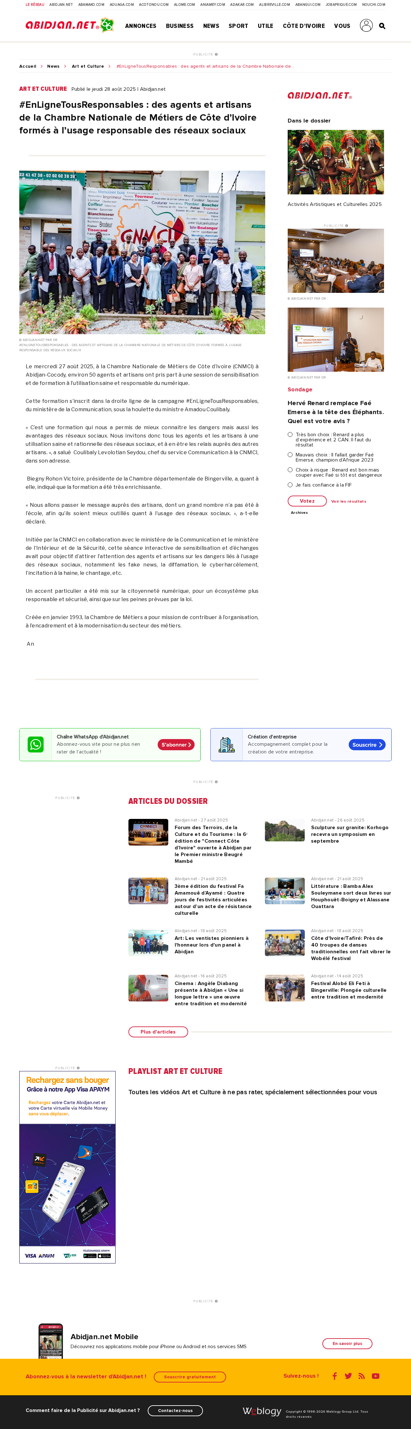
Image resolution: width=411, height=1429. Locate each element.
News (211, 26)
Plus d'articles (158, 1032)
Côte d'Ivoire (304, 26)
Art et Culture (88, 66)
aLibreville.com (274, 4)
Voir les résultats (348, 502)
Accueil (27, 66)
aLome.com (184, 4)
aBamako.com (91, 4)
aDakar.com (242, 4)
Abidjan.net (61, 4)
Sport (239, 26)
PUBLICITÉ (204, 54)
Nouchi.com (373, 4)
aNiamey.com (212, 4)
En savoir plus (347, 1343)
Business (180, 26)
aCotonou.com (154, 4)
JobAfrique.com (341, 4)
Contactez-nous (175, 1410)
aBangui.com (308, 4)
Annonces (141, 26)
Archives (299, 513)
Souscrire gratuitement (190, 1377)
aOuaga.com (122, 4)
